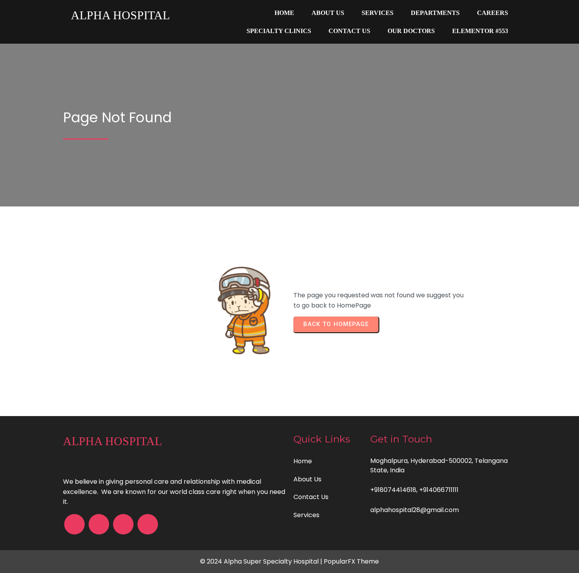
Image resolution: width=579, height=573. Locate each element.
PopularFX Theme (351, 561)
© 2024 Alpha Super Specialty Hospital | (262, 561)
